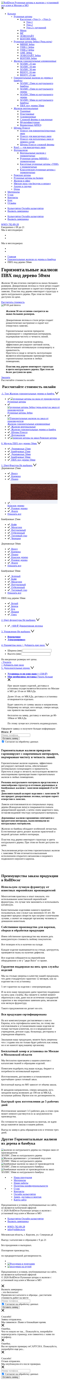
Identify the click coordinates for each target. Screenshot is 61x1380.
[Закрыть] (2, 8)
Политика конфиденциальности (31, 1185)
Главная (12, 256)
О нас (17, 1188)
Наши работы (21, 1183)
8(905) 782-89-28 (10, 224)
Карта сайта (20, 1199)
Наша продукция (23, 1177)
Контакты (19, 1191)
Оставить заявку (10, 738)
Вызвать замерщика (18, 211)
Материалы (20, 1180)
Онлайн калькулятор (25, 1194)
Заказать (5, 377)
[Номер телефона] (15, 735)
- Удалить (6, 662)
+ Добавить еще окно (12, 665)
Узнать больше (45, 676)
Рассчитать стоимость (13, 302)
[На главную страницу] (30, 5)
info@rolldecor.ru (16, 1229)
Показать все (14, 514)
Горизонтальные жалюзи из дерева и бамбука (32, 259)
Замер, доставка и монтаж (27, 1197)
